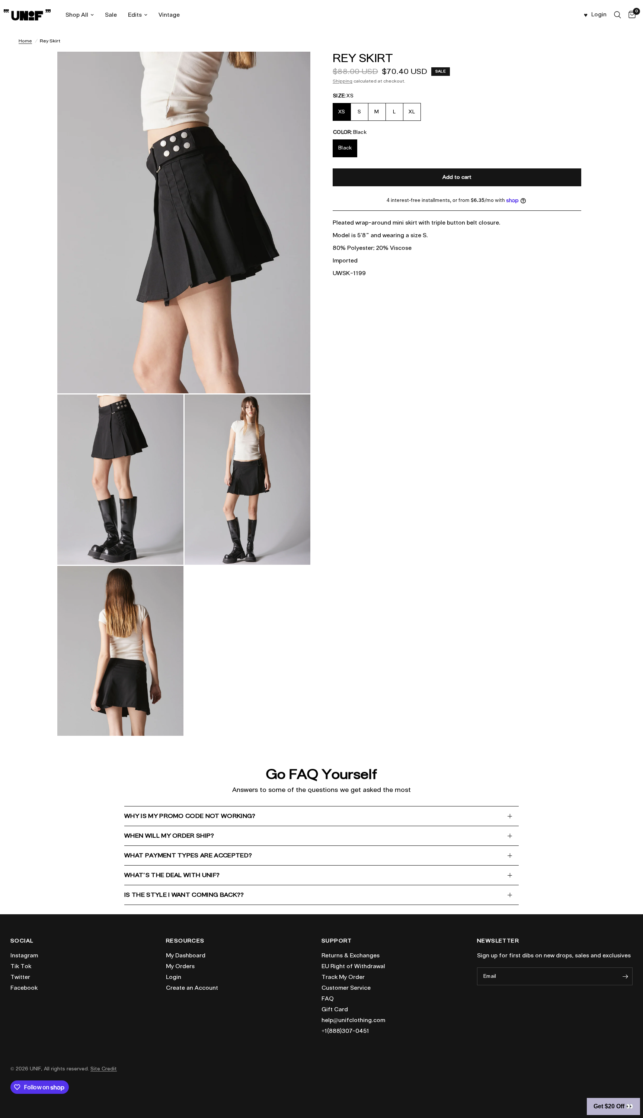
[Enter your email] (625, 976)
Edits (135, 15)
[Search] (617, 15)
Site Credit (103, 1069)
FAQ (328, 998)
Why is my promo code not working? (190, 815)
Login (173, 977)
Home (25, 41)
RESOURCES (185, 941)
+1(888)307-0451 (345, 1031)
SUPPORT (337, 941)
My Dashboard (185, 955)
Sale (111, 15)
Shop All (76, 15)
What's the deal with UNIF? (172, 875)
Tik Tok (20, 966)
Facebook (24, 988)
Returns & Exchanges (351, 955)
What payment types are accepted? (188, 855)
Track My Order (343, 977)
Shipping (342, 81)
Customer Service (346, 988)
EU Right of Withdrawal (353, 966)
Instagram (24, 955)
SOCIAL (21, 941)
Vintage (169, 15)
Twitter (20, 977)
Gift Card (335, 1009)
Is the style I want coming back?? (184, 894)
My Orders (180, 966)
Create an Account (192, 988)
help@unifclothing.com (353, 1020)
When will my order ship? (169, 835)
